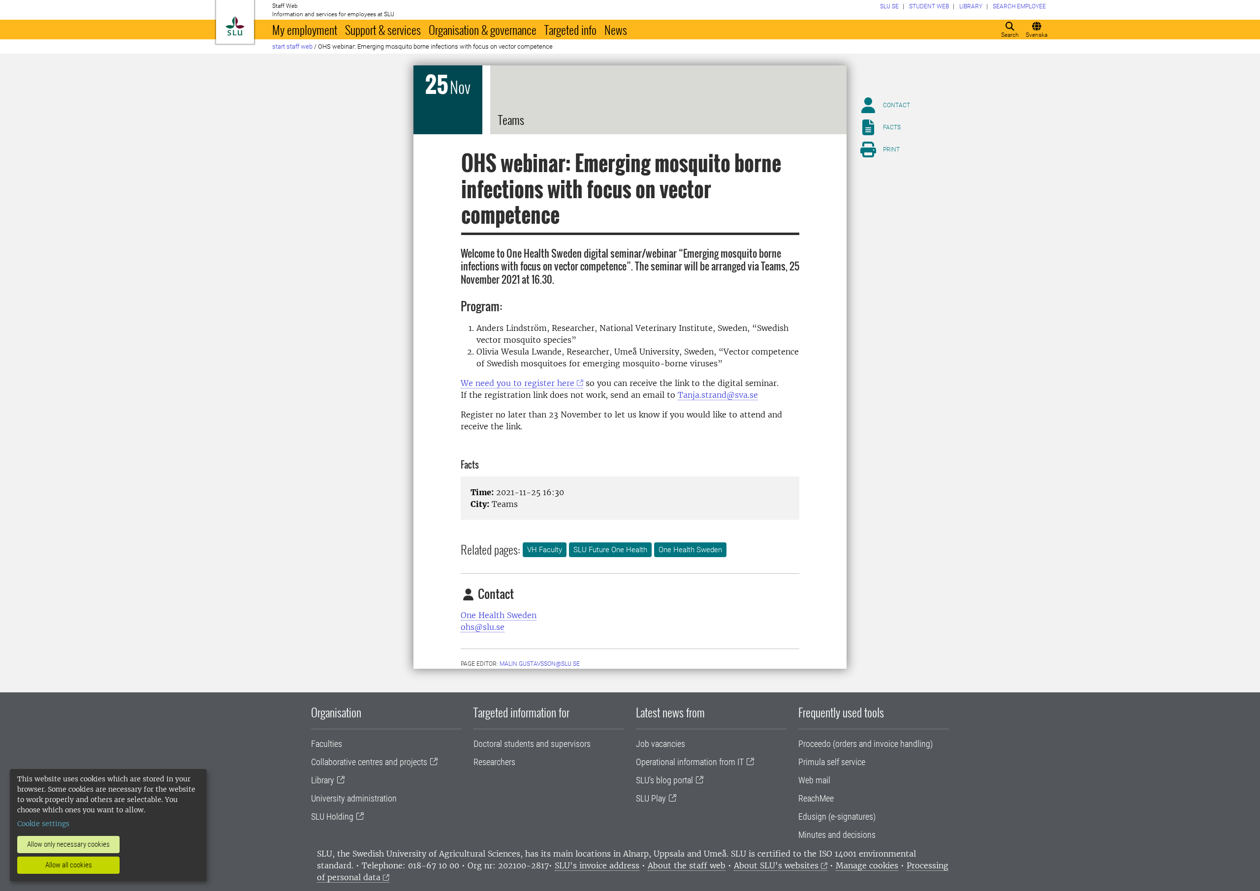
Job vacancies (660, 744)
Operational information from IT (690, 762)
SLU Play (651, 798)
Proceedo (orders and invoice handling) (865, 744)
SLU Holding (332, 816)
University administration (354, 798)
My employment (304, 29)
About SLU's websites (776, 865)
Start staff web (292, 46)
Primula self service (831, 762)
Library (322, 780)
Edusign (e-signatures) (837, 816)
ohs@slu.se (482, 627)
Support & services (383, 29)
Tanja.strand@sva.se (718, 395)
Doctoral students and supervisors (532, 744)
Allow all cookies (68, 865)
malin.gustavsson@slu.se (540, 663)
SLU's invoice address (597, 865)
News (615, 29)
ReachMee (816, 798)
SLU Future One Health (610, 549)
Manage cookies (867, 865)
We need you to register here (517, 383)
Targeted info (570, 29)
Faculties (326, 744)
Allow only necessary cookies (68, 844)
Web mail (814, 780)
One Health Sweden (690, 549)
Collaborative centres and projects (369, 762)
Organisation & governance (482, 29)
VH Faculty (544, 549)
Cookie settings (43, 823)
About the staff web (686, 865)
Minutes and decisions (837, 835)
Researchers (494, 762)
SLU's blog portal (664, 780)
